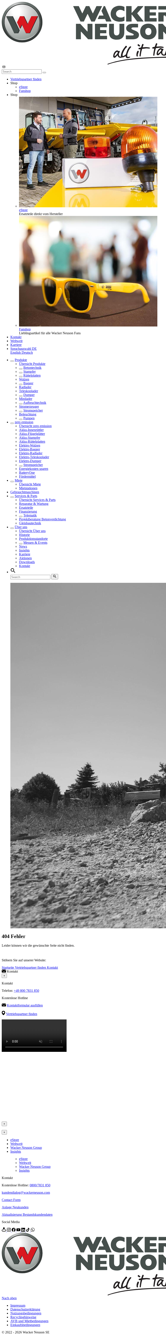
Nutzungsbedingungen (25, 1313)
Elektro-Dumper (30, 461)
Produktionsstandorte (33, 538)
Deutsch (27, 352)
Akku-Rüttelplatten (32, 441)
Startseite (8, 967)
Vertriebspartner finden (26, 79)
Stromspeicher (33, 410)
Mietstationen (28, 488)
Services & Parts (26, 496)
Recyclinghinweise (23, 1317)
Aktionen (25, 558)
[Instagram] (9, 1230)
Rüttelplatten (32, 375)
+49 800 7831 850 (26, 990)
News (23, 546)
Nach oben (9, 1298)
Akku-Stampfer (29, 437)
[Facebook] (14, 1230)
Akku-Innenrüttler (31, 430)
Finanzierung (28, 511)
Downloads (27, 562)
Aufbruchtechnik (34, 402)
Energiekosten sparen (33, 469)
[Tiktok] (28, 1230)
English (16, 352)
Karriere (16, 345)
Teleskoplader (28, 391)
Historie (24, 535)
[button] (23, 348)
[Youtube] (18, 1230)
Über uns (21, 527)
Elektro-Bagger (29, 449)
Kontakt (15, 337)
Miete (18, 480)
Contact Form (11, 1200)
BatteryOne (27, 472)
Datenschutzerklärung (25, 1309)
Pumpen (29, 418)
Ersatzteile (26, 507)
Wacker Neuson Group (26, 1147)
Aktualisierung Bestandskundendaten (27, 1214)
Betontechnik (32, 367)
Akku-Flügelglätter (32, 434)
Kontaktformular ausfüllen (25, 1005)
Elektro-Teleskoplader (34, 457)
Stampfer (29, 371)
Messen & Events (35, 542)
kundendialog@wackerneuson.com (26, 1192)
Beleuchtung (27, 414)
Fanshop (25, 91)
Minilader (25, 399)
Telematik (30, 515)
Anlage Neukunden (15, 1207)
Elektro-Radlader (30, 453)
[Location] (4, 1230)
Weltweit (16, 341)
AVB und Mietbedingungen (29, 1321)
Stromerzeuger (29, 406)
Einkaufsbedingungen (25, 1325)
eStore (23, 87)
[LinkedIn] (23, 1230)
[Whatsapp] (33, 1230)
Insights (24, 550)
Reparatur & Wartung (33, 504)
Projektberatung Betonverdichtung (42, 519)
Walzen (24, 379)
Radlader (25, 387)
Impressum (17, 1305)
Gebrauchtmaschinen (24, 492)
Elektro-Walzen (29, 445)
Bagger (28, 383)
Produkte (21, 360)
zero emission (24, 422)
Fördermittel (27, 476)
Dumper (29, 395)
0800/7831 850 (40, 1185)
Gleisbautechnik (30, 523)
